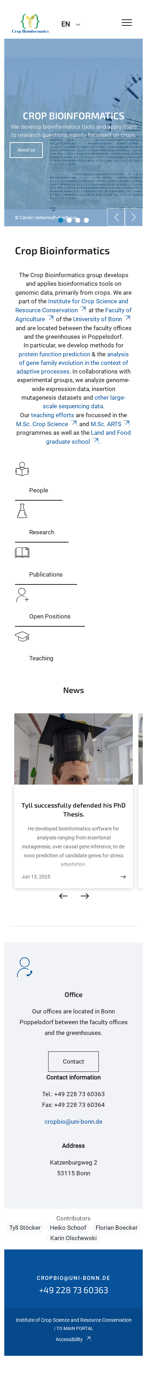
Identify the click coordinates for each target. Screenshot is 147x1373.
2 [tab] (69, 220)
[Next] (134, 217)
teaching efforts (52, 415)
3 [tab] (77, 220)
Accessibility (69, 1339)
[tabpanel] (73, 132)
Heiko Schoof (68, 1227)
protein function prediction (54, 354)
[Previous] (116, 217)
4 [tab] (86, 220)
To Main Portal (74, 1328)
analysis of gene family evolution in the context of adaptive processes (72, 363)
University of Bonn (97, 319)
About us (26, 150)
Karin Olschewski (73, 1238)
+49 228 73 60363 (73, 1290)
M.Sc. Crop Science (42, 424)
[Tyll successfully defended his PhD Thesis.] (123, 877)
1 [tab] (60, 220)
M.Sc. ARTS (106, 424)
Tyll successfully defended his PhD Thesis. (73, 809)
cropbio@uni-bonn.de (73, 1121)
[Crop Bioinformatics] (30, 23)
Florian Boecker (117, 1227)
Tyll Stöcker (25, 1227)
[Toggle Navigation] (127, 23)
